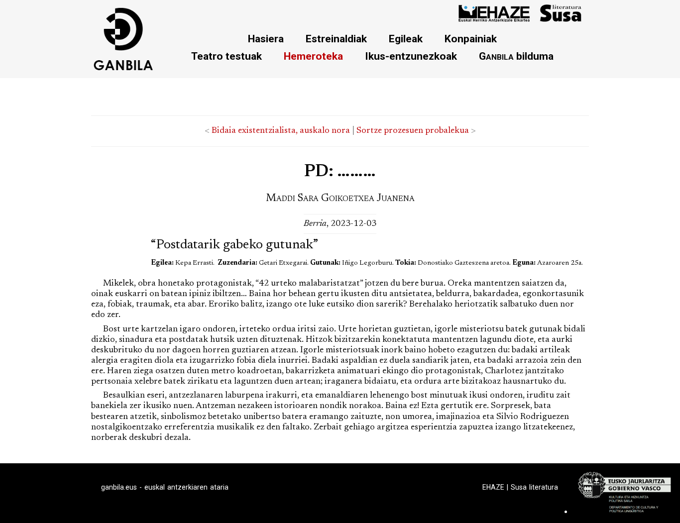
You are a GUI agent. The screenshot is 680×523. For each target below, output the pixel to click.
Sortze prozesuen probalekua (412, 130)
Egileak (406, 38)
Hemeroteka (313, 56)
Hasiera (266, 38)
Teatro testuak (226, 56)
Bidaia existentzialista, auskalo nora (281, 130)
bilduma (516, 56)
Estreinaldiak (336, 38)
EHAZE (493, 487)
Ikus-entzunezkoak (411, 56)
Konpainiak (471, 38)
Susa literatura (534, 487)
